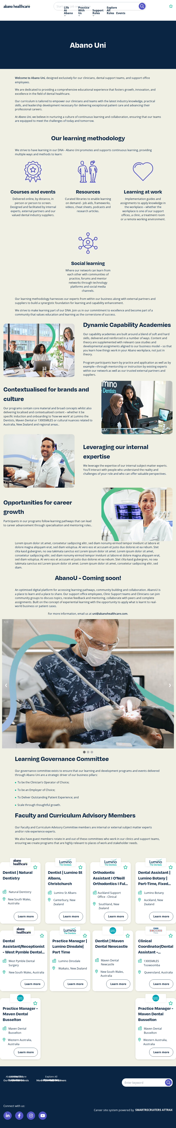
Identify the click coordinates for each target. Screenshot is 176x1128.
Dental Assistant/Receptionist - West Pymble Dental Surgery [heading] (24, 946)
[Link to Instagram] (31, 1115)
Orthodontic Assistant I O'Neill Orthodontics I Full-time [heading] (110, 878)
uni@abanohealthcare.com (109, 614)
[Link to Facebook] (19, 1115)
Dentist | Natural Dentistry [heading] (17, 875)
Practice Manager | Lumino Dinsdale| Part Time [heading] (69, 946)
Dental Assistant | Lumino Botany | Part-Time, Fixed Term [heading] (154, 878)
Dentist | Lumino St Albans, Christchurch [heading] (65, 878)
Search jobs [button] (142, 6)
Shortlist (35, 867)
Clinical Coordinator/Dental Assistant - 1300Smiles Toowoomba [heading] (155, 946)
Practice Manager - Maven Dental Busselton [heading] (20, 1014)
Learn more (26, 916)
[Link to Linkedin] (7, 1115)
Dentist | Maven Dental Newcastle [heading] (111, 943)
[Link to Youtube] (42, 1115)
